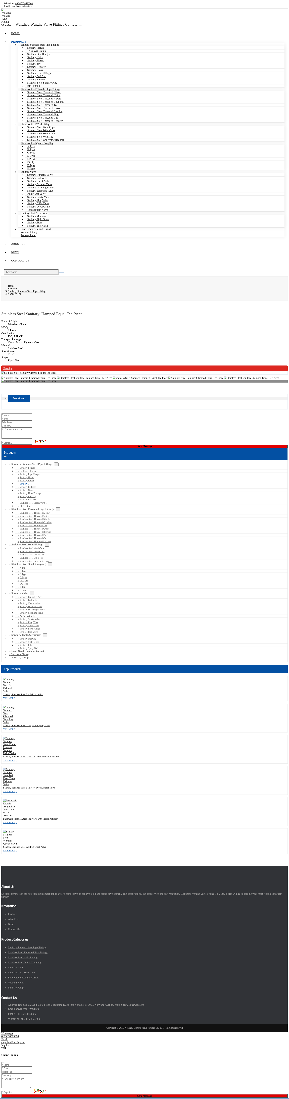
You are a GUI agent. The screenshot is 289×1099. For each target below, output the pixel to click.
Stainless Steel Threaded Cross (43, 108)
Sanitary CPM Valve (38, 203)
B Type (31, 149)
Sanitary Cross (35, 70)
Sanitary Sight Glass (38, 219)
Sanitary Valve (28, 171)
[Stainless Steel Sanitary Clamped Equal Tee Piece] (29, 372)
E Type (31, 165)
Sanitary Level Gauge (38, 206)
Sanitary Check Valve (38, 181)
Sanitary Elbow (35, 60)
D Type (31, 155)
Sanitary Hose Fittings (39, 73)
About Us (18, 243)
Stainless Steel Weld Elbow (41, 133)
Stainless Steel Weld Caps (41, 127)
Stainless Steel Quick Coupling (37, 143)
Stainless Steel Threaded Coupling (45, 101)
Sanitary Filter (34, 222)
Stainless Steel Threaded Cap (42, 117)
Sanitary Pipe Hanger (38, 54)
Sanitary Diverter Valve (39, 184)
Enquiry (7, 368)
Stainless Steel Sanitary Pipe (42, 82)
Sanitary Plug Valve (37, 200)
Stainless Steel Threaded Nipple (44, 98)
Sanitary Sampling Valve (40, 190)
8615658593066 (10, 1036)
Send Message (144, 446)
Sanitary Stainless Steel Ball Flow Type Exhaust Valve (29, 788)
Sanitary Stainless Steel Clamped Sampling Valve (26, 725)
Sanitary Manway (36, 216)
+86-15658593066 (24, 3)
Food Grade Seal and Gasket (36, 229)
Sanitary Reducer (36, 66)
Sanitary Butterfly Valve (40, 174)
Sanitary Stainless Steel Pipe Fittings (40, 44)
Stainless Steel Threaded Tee (42, 104)
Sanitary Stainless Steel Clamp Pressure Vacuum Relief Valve (32, 756)
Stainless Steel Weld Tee (40, 136)
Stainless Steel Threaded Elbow (44, 92)
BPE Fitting (33, 85)
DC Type (32, 162)
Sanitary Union (35, 57)
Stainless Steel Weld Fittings (35, 124)
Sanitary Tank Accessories (34, 213)
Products (18, 41)
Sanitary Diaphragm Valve (41, 187)
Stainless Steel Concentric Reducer (45, 139)
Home (15, 33)
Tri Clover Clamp (36, 50)
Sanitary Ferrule (35, 47)
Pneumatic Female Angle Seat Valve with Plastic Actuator (30, 819)
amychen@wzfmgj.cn (21, 6)
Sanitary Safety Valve (38, 197)
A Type (31, 146)
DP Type (32, 159)
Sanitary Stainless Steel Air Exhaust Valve (23, 694)
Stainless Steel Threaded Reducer (45, 120)
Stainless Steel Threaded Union (43, 95)
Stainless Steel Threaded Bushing (45, 111)
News (15, 252)
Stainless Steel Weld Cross (41, 130)
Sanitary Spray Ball (37, 225)
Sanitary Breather (36, 79)
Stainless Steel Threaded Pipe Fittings (40, 89)
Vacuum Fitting (29, 232)
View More (9, 698)
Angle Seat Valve (36, 193)
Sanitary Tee (33, 63)
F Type (31, 168)
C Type (31, 152)
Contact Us (20, 260)
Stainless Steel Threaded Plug (43, 114)
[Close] (2, 1062)
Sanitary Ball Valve (37, 178)
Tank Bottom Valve (37, 209)
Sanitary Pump (28, 235)
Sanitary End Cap (36, 76)
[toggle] (80, 25)
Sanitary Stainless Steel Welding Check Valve (24, 847)
